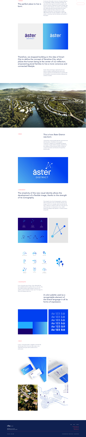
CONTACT (80, 3)
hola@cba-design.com (75, 426)
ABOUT (75, 3)
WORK (71, 3)
